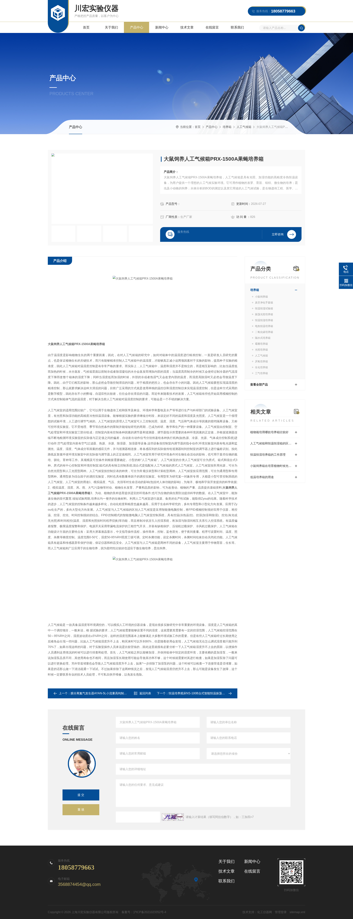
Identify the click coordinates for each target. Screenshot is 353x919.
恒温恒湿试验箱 (264, 308)
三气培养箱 (261, 373)
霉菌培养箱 (261, 343)
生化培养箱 (261, 367)
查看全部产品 (259, 384)
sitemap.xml (297, 912)
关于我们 (111, 27)
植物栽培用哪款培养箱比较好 (269, 432)
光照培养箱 (261, 349)
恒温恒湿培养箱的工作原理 (268, 454)
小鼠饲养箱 (261, 296)
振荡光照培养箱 (264, 314)
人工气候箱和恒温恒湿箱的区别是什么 (275, 443)
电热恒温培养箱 (264, 326)
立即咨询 (278, 234)
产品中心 (136, 27)
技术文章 (187, 27)
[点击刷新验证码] (173, 817)
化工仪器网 (264, 912)
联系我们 (237, 27)
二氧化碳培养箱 (264, 332)
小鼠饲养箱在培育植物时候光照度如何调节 (275, 465)
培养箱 (227, 126)
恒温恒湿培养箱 (264, 320)
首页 (86, 27)
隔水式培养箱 (262, 337)
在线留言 (212, 27)
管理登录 (281, 912)
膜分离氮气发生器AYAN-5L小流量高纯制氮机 (100, 693)
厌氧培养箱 (261, 361)
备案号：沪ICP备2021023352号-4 (144, 912)
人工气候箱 (244, 126)
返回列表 (145, 693)
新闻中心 (161, 27)
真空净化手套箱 (264, 302)
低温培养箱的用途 (262, 477)
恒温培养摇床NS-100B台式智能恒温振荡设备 (198, 693)
